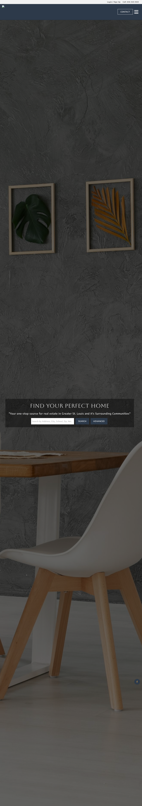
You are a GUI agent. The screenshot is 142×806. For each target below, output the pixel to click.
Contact (125, 12)
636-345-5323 (133, 2)
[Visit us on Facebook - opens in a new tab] (137, 681)
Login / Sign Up (114, 2)
